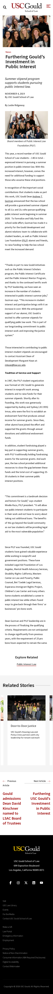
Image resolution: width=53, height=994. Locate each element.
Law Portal (7, 931)
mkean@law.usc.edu (15, 365)
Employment (8, 940)
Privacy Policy (9, 948)
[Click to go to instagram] (18, 883)
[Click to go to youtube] (41, 883)
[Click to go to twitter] (26, 883)
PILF (25, 240)
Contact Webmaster (11, 966)
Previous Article (9, 783)
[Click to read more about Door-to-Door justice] (26, 730)
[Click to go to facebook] (10, 883)
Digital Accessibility (11, 961)
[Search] (4, 7)
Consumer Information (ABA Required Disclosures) (24, 957)
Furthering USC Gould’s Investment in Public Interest (40, 803)
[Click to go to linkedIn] (34, 883)
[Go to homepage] (26, 849)
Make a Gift (7, 927)
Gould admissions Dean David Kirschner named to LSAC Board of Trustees (12, 808)
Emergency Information (13, 935)
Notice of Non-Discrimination (15, 953)
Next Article (40, 781)
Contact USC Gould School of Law (17, 918)
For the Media (8, 914)
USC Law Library (10, 905)
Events (5, 909)
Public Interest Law (26, 664)
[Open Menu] (48, 6)
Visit (4, 901)
